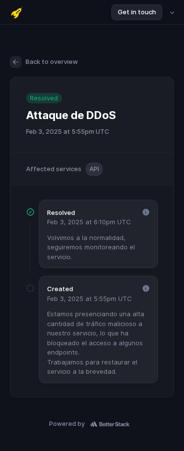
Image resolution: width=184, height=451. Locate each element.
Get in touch (137, 12)
